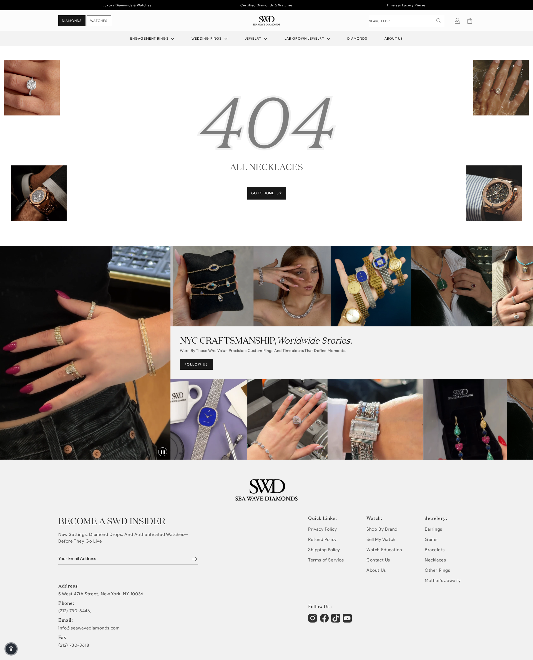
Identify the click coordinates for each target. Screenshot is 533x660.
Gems (431, 539)
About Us (393, 38)
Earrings (433, 529)
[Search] (438, 20)
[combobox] (406, 21)
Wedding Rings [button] (207, 38)
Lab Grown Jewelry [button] (305, 38)
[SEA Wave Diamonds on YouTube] (336, 621)
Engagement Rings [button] (150, 38)
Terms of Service (326, 560)
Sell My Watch (381, 539)
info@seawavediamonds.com (89, 628)
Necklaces (435, 560)
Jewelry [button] (254, 38)
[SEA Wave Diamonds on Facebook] (325, 621)
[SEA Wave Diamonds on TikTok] (348, 621)
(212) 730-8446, (74, 611)
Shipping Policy (324, 549)
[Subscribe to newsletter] (195, 559)
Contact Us (378, 560)
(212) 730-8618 (73, 645)
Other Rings (437, 570)
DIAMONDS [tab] (72, 21)
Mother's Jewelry (443, 580)
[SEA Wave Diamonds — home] (266, 21)
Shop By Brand (382, 529)
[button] (469, 21)
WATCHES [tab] (98, 21)
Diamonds (357, 38)
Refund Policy (322, 539)
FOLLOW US (196, 364)
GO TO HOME (262, 193)
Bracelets (434, 549)
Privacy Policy (322, 529)
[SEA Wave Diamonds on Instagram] (313, 621)
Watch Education (384, 549)
